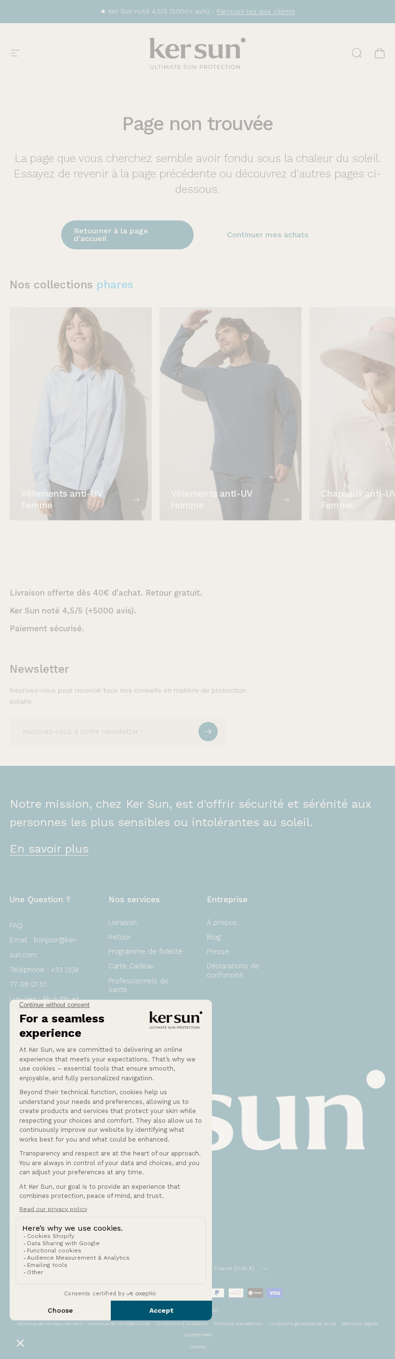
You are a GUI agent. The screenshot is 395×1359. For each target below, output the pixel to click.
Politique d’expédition (238, 1323)
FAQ (16, 925)
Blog (214, 937)
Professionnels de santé (138, 985)
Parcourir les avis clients (256, 11)
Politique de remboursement (50, 1323)
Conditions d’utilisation (182, 1323)
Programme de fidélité (145, 951)
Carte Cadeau (131, 966)
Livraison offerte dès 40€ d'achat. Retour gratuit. (106, 593)
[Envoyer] (208, 731)
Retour (119, 937)
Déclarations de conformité (233, 970)
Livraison (122, 922)
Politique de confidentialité (119, 1323)
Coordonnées (198, 1334)
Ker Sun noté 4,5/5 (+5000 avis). (73, 610)
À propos (222, 922)
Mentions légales (360, 1323)
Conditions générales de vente (302, 1323)
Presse (218, 951)
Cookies (197, 1346)
